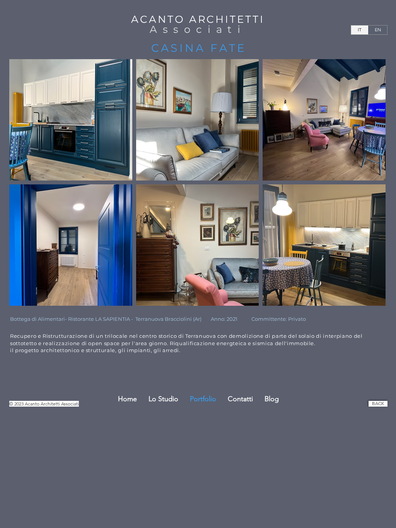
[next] (369, 189)
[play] (369, 299)
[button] (70, 120)
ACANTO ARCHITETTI (197, 19)
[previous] (25, 189)
